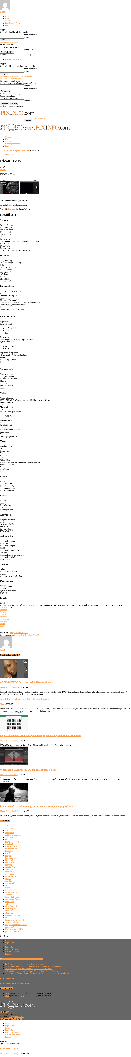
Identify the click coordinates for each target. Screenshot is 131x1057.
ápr (22, 996)
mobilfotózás (10, 867)
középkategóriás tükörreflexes (17, 929)
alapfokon (9, 828)
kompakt (8, 911)
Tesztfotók (9, 895)
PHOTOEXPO (11, 949)
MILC (7, 945)
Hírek (7, 18)
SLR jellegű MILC (12, 922)
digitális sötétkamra (13, 835)
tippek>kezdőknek (12, 899)
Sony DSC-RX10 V (10, 1048)
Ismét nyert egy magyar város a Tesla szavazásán (25, 964)
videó (7, 904)
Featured (8, 839)
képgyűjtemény (11, 858)
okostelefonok (11, 872)
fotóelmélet (9, 844)
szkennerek (9, 883)
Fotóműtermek (11, 954)
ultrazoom (25, 150)
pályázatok (9, 874)
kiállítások (9, 860)
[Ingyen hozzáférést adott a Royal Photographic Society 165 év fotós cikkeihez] (14, 731)
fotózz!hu (9, 851)
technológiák (10, 890)
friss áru (8, 853)
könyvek (8, 865)
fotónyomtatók (11, 846)
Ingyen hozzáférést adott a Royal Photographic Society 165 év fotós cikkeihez (40, 735)
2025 (7, 996)
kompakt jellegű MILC (14, 920)
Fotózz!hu (9, 947)
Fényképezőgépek (12, 23)
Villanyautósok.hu (35, 959)
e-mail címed (29, 49)
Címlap (8, 16)
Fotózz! (8, 25)
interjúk (8, 856)
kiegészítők (9, 862)
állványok (9, 830)
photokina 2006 (11, 876)
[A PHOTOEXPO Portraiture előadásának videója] (14, 677)
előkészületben (11, 837)
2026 (7, 993)
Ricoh (9, 205)
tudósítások (9, 902)
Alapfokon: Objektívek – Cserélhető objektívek (24, 699)
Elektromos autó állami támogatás (14, 983)
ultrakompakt (10, 908)
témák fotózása (11, 892)
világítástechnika (12, 906)
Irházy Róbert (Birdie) (9, 687)
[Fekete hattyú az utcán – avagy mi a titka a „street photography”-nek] (14, 801)
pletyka (8, 879)
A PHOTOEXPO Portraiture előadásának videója (26, 682)
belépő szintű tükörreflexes (16, 925)
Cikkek (8, 21)
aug (35, 993)
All (6, 826)
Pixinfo (3, 170)
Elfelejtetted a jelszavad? (10, 42)
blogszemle (9, 833)
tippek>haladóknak (13, 897)
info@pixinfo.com (16, 1016)
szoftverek (9, 885)
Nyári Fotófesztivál (13, 952)
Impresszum (10, 942)
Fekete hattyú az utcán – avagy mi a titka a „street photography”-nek (36, 806)
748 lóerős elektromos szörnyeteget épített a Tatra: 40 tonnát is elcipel (33, 971)
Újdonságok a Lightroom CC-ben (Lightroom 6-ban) (28, 769)
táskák (7, 888)
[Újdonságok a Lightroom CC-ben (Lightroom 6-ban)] (14, 765)
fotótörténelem (11, 849)
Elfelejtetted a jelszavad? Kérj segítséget (16, 76)
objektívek (9, 869)
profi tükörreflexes (12, 931)
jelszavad (27, 37)
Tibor (2, 704)
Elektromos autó (7, 978)
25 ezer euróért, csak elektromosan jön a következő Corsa (28, 969)
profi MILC (10, 927)
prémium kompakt (12, 915)
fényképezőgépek (13, 150)
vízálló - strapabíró (12, 918)
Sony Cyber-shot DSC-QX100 (26, 635)
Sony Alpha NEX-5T (19, 632)
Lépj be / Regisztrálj (13, 59)
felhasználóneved (31, 34)
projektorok (9, 881)
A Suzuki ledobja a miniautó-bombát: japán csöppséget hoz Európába (33, 966)
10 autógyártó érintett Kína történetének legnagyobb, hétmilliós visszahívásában (37, 973)
